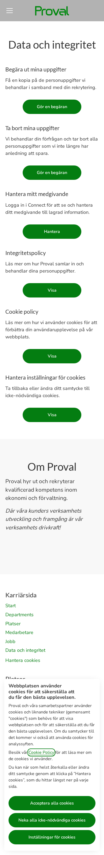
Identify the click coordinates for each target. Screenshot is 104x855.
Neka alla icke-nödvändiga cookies (52, 820)
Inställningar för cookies (52, 837)
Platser (13, 623)
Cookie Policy (41, 752)
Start (10, 605)
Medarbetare (19, 632)
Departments (19, 614)
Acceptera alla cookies (52, 803)
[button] (52, 415)
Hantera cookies (22, 660)
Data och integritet (25, 650)
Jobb (10, 641)
